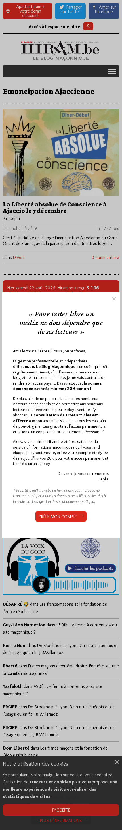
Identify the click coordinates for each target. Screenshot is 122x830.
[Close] (114, 298)
